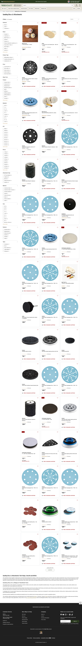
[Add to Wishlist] (37, 23)
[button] (74, 19)
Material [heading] (4, 185)
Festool (35, 596)
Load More (50, 569)
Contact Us (5, 620)
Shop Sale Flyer (25, 619)
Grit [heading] (3, 126)
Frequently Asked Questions (8, 624)
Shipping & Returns (6, 622)
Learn (74, 8)
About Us (43, 614)
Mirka (46, 596)
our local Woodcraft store (31, 597)
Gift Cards (24, 614)
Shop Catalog (24, 621)
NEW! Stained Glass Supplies (41, 1)
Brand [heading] (4, 31)
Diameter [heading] (5, 103)
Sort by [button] (72, 19)
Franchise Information (45, 617)
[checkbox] (3, 24)
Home (4, 11)
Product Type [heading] (5, 55)
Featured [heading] (5, 22)
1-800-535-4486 (6, 618)
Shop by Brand (24, 623)
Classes (78, 8)
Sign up (75, 621)
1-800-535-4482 (6, 615)
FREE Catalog (24, 617)
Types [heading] (4, 241)
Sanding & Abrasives (10, 11)
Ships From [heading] (5, 77)
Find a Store (43, 619)
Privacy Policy (75, 623)
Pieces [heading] (4, 149)
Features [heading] (5, 227)
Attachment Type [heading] (6, 172)
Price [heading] (4, 64)
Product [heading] (4, 79)
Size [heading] (4, 203)
